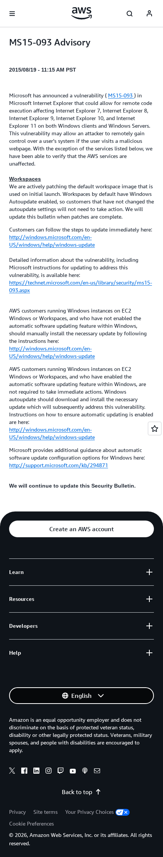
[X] (12, 772)
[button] (81, 529)
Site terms (45, 812)
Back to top (77, 792)
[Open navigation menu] (12, 14)
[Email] (97, 772)
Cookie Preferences (31, 823)
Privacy (17, 812)
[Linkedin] (36, 772)
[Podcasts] (85, 772)
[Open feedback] (154, 428)
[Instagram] (48, 772)
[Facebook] (24, 772)
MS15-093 (121, 95)
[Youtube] (73, 772)
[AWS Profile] (149, 13)
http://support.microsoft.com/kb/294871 (58, 465)
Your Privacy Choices (89, 812)
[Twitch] (61, 772)
